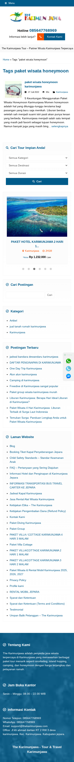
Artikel (13, 314)
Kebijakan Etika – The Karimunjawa (31, 499)
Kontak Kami (54, 36)
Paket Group (17, 522)
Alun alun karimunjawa (23, 368)
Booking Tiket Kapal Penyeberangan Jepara (36, 446)
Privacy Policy (18, 574)
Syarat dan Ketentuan (23, 591)
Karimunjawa (62, 92)
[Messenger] (68, 376)
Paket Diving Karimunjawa (25, 516)
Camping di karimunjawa (24, 374)
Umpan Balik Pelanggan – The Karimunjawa (36, 609)
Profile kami (17, 580)
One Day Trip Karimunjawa (26, 362)
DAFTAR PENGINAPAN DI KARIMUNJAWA (35, 356)
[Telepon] (68, 368)
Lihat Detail (40, 213)
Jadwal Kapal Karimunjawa (26, 487)
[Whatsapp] (68, 361)
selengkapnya (59, 126)
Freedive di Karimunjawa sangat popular (34, 380)
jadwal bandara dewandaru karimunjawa (34, 350)
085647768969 (43, 30)
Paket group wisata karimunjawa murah (33, 385)
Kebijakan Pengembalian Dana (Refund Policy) (38, 505)
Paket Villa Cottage (21, 538)
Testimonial (16, 603)
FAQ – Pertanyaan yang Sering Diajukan (34, 461)
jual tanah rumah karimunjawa (28, 320)
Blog (12, 440)
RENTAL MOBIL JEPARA (24, 585)
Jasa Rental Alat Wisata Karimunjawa (32, 493)
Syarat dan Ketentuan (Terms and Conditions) (37, 597)
